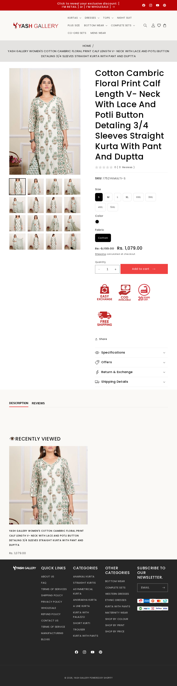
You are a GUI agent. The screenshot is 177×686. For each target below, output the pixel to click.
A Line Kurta (81, 606)
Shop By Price (114, 631)
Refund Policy (51, 614)
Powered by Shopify (101, 678)
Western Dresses (117, 594)
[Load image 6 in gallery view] (35, 205)
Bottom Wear (115, 581)
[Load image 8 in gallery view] (72, 205)
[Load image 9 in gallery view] (17, 223)
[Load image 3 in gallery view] (54, 186)
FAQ (43, 582)
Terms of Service (53, 627)
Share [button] (103, 339)
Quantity (100, 262)
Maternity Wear (116, 612)
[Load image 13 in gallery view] (17, 241)
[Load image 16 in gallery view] (72, 241)
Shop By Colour (116, 619)
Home (87, 46)
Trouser (79, 629)
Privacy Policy (51, 601)
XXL (140, 198)
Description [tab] (18, 403)
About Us (47, 576)
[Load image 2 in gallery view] (35, 186)
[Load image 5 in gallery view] (17, 205)
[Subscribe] (164, 587)
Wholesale (48, 608)
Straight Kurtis (84, 582)
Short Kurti (81, 623)
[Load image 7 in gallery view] (54, 205)
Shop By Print (115, 625)
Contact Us (49, 620)
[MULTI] (97, 222)
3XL (152, 198)
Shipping (100, 254)
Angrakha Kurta (85, 600)
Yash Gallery (81, 678)
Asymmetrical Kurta (83, 591)
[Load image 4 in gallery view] (72, 186)
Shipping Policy (52, 595)
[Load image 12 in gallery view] (72, 223)
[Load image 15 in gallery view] (54, 241)
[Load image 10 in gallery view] (35, 223)
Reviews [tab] (38, 403)
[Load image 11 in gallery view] (54, 223)
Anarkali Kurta (84, 576)
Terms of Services (54, 589)
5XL (114, 208)
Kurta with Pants (85, 635)
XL (127, 197)
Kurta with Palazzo (81, 615)
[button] (74, 18)
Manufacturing (52, 633)
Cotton (103, 238)
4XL (102, 208)
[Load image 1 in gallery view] (17, 186)
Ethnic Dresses (116, 600)
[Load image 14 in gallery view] (35, 241)
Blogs (45, 639)
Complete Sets (115, 587)
